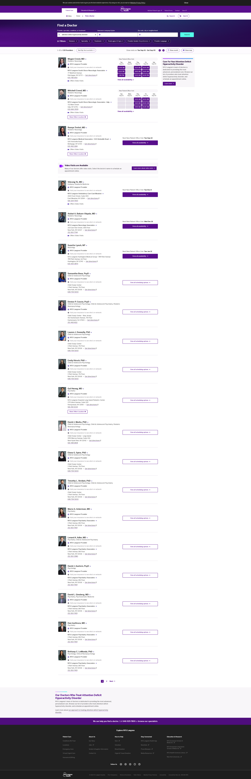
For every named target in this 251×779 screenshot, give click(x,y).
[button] (186, 3)
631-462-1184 (73, 146)
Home (78, 16)
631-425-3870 (73, 264)
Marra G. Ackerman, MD (79, 509)
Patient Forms (168, 10)
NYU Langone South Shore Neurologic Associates (86, 70)
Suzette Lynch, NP (76, 245)
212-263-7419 (72, 528)
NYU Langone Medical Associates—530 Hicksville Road (88, 139)
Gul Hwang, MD (75, 388)
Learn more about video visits (143, 168)
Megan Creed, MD (76, 59)
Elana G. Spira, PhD (77, 452)
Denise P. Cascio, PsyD (78, 302)
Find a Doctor (89, 16)
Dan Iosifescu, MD (76, 623)
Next (111, 681)
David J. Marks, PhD (77, 422)
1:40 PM (121, 75)
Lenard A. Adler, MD (77, 537)
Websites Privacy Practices (150, 775)
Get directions (90, 75)
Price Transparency (112, 775)
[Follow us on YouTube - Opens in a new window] (135, 764)
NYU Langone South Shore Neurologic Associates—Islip (89, 102)
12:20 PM (121, 71)
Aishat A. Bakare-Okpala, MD (81, 213)
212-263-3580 (73, 556)
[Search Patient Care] (168, 16)
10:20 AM (146, 107)
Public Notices (137, 775)
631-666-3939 (73, 109)
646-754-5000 (73, 292)
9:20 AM (138, 103)
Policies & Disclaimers (125, 775)
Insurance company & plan (106, 30)
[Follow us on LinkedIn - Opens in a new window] (139, 764)
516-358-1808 (73, 443)
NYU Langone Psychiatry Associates (81, 521)
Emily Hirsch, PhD (76, 360)
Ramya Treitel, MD (76, 127)
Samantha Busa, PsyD (78, 273)
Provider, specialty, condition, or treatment (71, 30)
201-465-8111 (72, 322)
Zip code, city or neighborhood (148, 30)
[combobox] (77, 34)
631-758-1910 (72, 78)
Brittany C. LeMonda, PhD (80, 651)
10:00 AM (146, 103)
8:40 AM (138, 71)
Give (183, 10)
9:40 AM (138, 107)
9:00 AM (138, 75)
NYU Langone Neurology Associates (81, 225)
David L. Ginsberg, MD (78, 594)
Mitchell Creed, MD (77, 90)
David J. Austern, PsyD (78, 566)
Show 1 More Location (76, 117)
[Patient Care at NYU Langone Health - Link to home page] (125, 9)
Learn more (168, 83)
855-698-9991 (184, 775)
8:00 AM (146, 68)
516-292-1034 (73, 407)
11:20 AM (146, 71)
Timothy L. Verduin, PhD (79, 481)
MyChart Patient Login (154, 10)
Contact (177, 10)
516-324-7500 (73, 201)
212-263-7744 (73, 232)
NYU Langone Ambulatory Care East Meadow (84, 194)
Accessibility (163, 775)
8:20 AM (138, 68)
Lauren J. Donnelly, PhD (79, 332)
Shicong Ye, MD (75, 182)
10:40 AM (121, 68)
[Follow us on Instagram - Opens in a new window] (130, 764)
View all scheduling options (139, 282)
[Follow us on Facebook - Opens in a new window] (121, 764)
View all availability (125, 80)
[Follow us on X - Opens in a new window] (125, 764)
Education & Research (88, 10)
